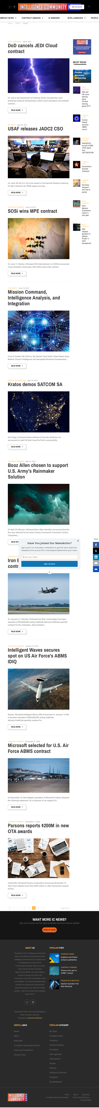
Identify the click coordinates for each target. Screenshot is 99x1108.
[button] (49, 543)
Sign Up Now (49, 564)
